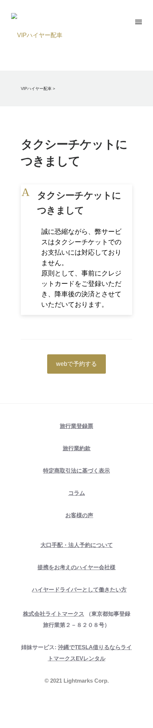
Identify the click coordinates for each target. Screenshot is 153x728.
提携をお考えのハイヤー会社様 (76, 567)
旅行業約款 (77, 448)
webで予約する (76, 364)
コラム (76, 493)
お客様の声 (79, 515)
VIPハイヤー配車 (36, 88)
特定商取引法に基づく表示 (76, 470)
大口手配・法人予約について (76, 545)
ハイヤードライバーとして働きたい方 (79, 589)
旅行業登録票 (76, 426)
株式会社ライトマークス (53, 614)
